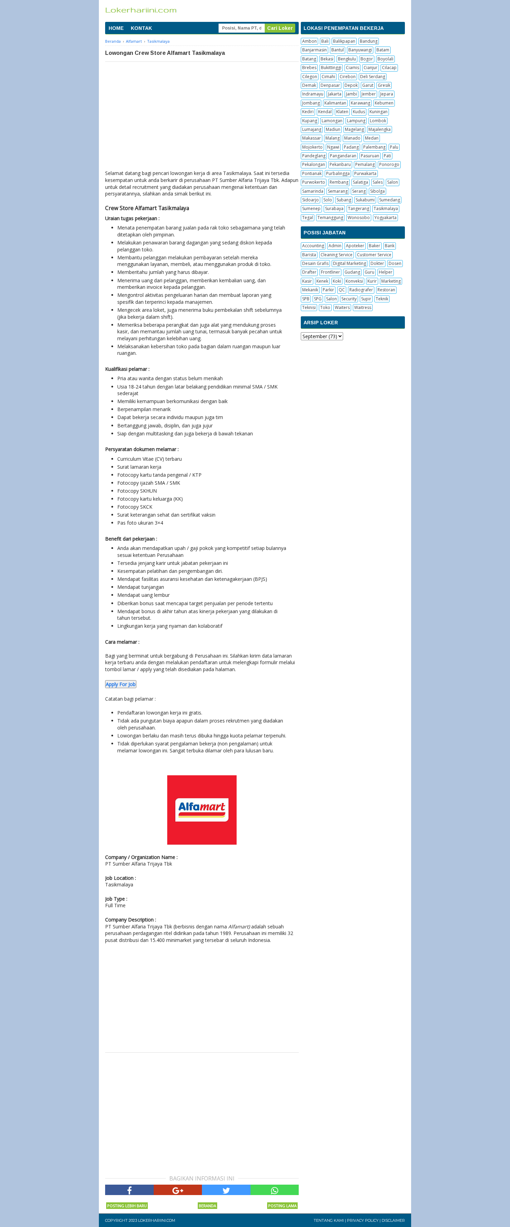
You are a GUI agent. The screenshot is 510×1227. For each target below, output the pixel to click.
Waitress (362, 307)
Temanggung (330, 217)
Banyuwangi (360, 50)
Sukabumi (365, 200)
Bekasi (327, 59)
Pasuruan (370, 156)
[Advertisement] (202, 113)
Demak (309, 85)
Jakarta (334, 94)
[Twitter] (226, 1190)
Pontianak (312, 173)
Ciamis (352, 67)
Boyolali (385, 59)
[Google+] (178, 1190)
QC (342, 290)
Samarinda (312, 191)
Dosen (395, 263)
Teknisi (309, 307)
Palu (394, 147)
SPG (318, 299)
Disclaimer (393, 1220)
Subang (344, 200)
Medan (372, 138)
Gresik (384, 85)
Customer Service (374, 255)
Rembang (339, 182)
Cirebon (348, 77)
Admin (335, 246)
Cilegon (309, 77)
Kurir (372, 281)
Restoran (386, 290)
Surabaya (334, 208)
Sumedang (389, 200)
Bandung (368, 41)
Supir (366, 299)
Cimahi (328, 77)
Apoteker (355, 246)
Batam (382, 50)
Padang (351, 147)
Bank (389, 246)
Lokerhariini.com (156, 1220)
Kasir (307, 281)
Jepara (386, 94)
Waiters (342, 307)
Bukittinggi (331, 67)
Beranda (207, 1205)
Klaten (342, 112)
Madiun (333, 129)
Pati (387, 156)
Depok (351, 85)
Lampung (356, 121)
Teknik (382, 299)
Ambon (309, 41)
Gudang (352, 272)
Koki (337, 281)
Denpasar (330, 85)
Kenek (322, 281)
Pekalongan (313, 164)
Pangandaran (343, 156)
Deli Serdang (372, 77)
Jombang (311, 103)
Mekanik (310, 290)
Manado (352, 138)
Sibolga (377, 191)
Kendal (325, 112)
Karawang (360, 103)
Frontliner (330, 272)
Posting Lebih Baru (127, 1205)
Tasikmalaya (386, 208)
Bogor (366, 59)
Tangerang (358, 208)
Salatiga (360, 182)
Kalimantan (335, 103)
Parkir (328, 290)
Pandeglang (313, 156)
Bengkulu (347, 59)
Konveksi (354, 281)
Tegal (307, 217)
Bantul (337, 50)
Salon (392, 182)
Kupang (309, 121)
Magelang (354, 129)
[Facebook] (129, 1190)
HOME (116, 28)
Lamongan (332, 121)
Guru (369, 272)
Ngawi (333, 147)
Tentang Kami (329, 1220)
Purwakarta (365, 173)
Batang (309, 59)
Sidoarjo (310, 200)
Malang (332, 138)
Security (349, 299)
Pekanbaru (340, 164)
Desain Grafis (315, 263)
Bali (325, 41)
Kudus (359, 112)
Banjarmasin (314, 50)
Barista (309, 255)
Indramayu (312, 94)
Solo (327, 200)
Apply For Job (121, 684)
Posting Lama (282, 1205)
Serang (359, 191)
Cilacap (389, 67)
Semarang (338, 191)
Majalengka (379, 129)
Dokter (377, 263)
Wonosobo (359, 217)
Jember (369, 94)
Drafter (309, 272)
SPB (305, 299)
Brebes (309, 67)
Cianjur (370, 67)
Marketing (391, 281)
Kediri (308, 112)
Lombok (378, 121)
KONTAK (141, 28)
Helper (385, 272)
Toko (325, 307)
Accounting (313, 246)
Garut (367, 85)
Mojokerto (312, 147)
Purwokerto (313, 182)
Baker (374, 246)
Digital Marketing (349, 263)
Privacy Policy (363, 1220)
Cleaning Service (336, 255)
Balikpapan (344, 41)
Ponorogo (389, 164)
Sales (378, 182)
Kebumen (384, 103)
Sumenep (311, 208)
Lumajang (311, 129)
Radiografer (361, 290)
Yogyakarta (385, 217)
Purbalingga (338, 173)
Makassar (311, 138)
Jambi (351, 94)
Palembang (374, 147)
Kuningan (378, 112)
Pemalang (365, 164)
